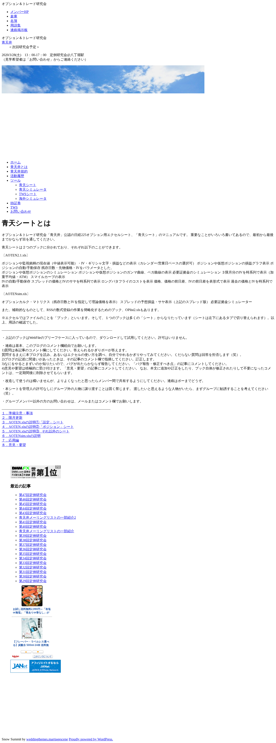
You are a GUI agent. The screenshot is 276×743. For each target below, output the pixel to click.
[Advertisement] (138, 126)
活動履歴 (17, 176)
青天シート (27, 185)
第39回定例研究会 (33, 535)
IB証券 (15, 203)
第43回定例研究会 (33, 513)
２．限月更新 (12, 417)
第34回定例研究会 (33, 558)
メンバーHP (19, 12)
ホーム (15, 162)
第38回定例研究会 (33, 540)
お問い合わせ (20, 211)
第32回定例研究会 (33, 567)
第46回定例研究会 (33, 499)
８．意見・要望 (14, 445)
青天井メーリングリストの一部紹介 (46, 531)
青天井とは (19, 167)
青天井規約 (19, 171)
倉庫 (13, 16)
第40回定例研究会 (33, 526)
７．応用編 (10, 440)
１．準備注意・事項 (17, 413)
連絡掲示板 (19, 30)
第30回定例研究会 (33, 576)
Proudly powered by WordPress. (91, 739)
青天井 (7, 42)
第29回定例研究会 (33, 581)
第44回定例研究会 (33, 508)
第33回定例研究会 (33, 563)
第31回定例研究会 (33, 572)
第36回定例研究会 (33, 549)
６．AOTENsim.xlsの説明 (21, 436)
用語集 (15, 25)
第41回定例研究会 (33, 522)
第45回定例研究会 (33, 504)
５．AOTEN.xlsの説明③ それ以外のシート (35, 431)
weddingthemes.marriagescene (47, 739)
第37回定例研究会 (33, 545)
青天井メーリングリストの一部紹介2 (47, 517)
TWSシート (28, 194)
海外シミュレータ (33, 198)
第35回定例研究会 (33, 554)
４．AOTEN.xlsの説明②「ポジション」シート (38, 427)
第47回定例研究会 (33, 495)
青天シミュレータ (33, 189)
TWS (14, 207)
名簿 (13, 21)
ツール (15, 180)
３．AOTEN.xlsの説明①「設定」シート (32, 422)
